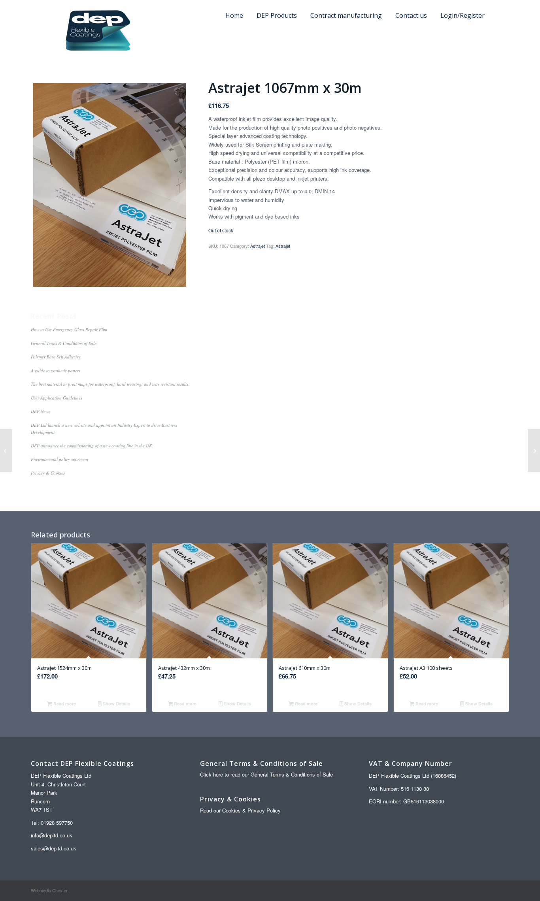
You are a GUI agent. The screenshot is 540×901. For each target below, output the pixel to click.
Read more (64, 704)
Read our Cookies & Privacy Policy (240, 810)
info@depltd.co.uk (51, 835)
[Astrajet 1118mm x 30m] (534, 450)
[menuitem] (500, 1)
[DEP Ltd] (98, 31)
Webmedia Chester (49, 890)
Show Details (116, 704)
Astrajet (257, 246)
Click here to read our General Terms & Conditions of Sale (266, 774)
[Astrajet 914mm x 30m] (6, 450)
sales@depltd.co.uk (53, 848)
